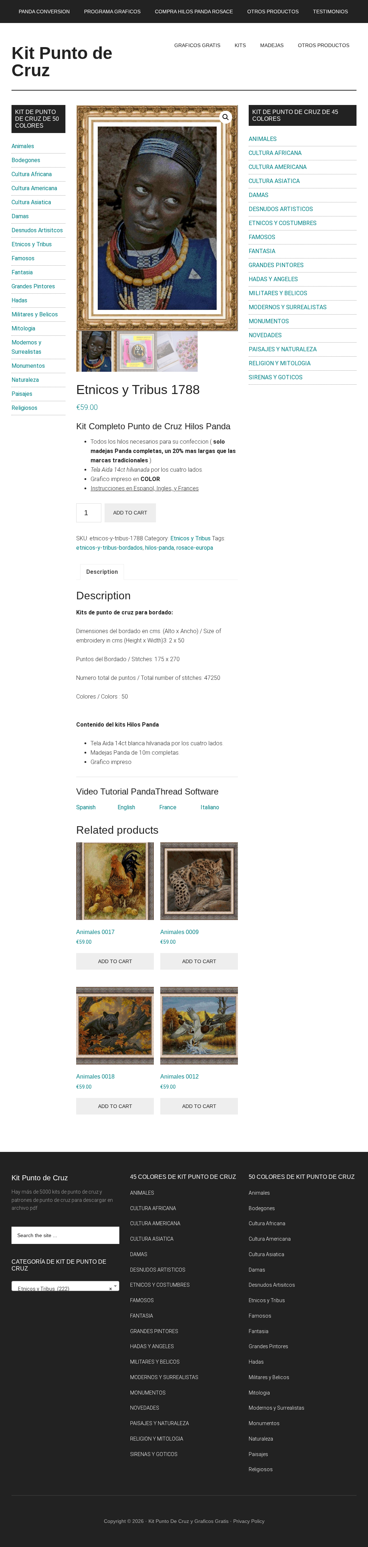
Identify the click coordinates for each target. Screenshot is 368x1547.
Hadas (19, 300)
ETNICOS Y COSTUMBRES (283, 223)
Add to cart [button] (115, 961)
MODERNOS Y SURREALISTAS (288, 307)
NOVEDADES (265, 335)
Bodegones (26, 160)
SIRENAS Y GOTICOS (276, 377)
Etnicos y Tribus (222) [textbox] (63, 1289)
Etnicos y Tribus (190, 538)
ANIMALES (263, 139)
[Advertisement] (302, 444)
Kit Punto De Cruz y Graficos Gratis (188, 1521)
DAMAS (258, 195)
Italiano (210, 807)
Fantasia (22, 272)
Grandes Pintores (33, 286)
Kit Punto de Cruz (62, 62)
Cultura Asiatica (31, 202)
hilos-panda (159, 547)
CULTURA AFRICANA (275, 153)
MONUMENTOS (269, 321)
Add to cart (130, 513)
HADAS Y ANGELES (273, 279)
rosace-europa (194, 547)
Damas (20, 216)
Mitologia (23, 328)
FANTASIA (262, 251)
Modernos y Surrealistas (276, 1408)
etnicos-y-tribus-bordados (109, 547)
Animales (23, 146)
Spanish (86, 807)
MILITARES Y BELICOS (278, 293)
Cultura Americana (34, 188)
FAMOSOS (262, 237)
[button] (225, 117)
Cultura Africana (32, 174)
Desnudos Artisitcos (37, 230)
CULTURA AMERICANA (278, 167)
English (126, 807)
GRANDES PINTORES (276, 265)
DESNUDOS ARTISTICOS (281, 209)
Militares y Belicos (35, 314)
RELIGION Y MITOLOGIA (279, 363)
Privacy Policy (248, 1521)
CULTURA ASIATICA (274, 181)
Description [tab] (102, 571)
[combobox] (65, 1286)
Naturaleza (25, 379)
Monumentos (28, 365)
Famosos (23, 258)
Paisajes (22, 393)
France (167, 807)
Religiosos (24, 407)
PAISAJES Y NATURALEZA (283, 349)
